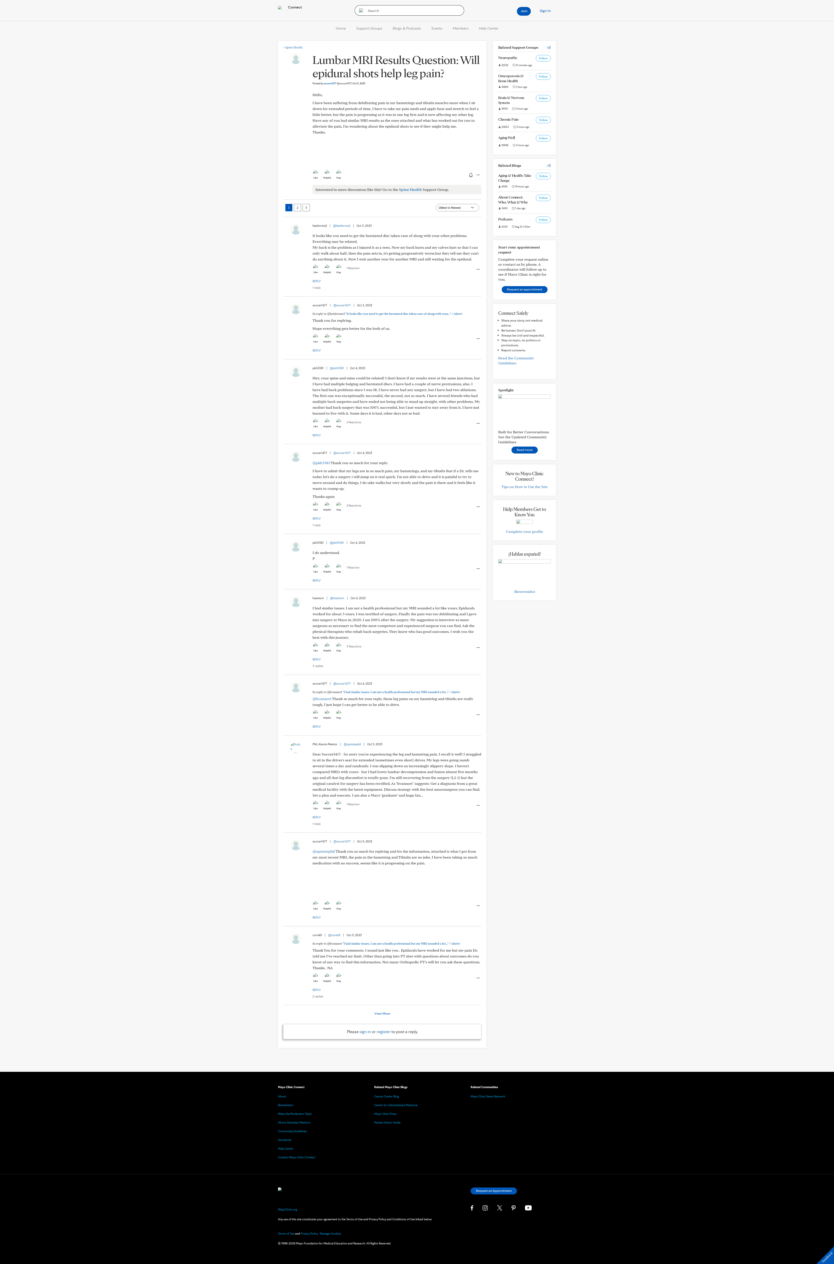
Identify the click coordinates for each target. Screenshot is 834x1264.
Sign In (545, 10)
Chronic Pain (508, 119)
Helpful (327, 177)
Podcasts (505, 219)
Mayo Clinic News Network (488, 1096)
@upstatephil (352, 744)
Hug (338, 177)
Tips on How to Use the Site (524, 486)
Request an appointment (524, 289)
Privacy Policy (309, 1233)
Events (437, 28)
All (549, 47)
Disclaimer (285, 1140)
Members (460, 28)
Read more (525, 450)
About (282, 1096)
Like (315, 177)
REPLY (317, 281)
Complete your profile (524, 531)
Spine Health (293, 47)
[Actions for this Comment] (477, 269)
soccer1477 (337, 83)
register (384, 1031)
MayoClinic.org (287, 1209)
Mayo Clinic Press (385, 1114)
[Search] (359, 10)
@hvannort (337, 598)
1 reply (317, 287)
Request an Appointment (494, 1191)
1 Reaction (352, 268)
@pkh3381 (337, 368)
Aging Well (506, 137)
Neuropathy (507, 57)
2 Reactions (353, 422)
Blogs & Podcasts (407, 28)
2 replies (318, 996)
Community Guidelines (292, 1131)
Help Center (488, 28)
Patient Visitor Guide (387, 1122)
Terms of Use (286, 1233)
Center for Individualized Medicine (396, 1105)
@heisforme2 (341, 225)
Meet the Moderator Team (295, 1114)
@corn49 (334, 935)
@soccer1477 (342, 305)
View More (382, 1013)
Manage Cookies (330, 1233)
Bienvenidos (524, 591)
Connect (294, 7)
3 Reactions (353, 646)
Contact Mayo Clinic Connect (296, 1157)
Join (524, 10)
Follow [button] (543, 58)
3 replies (318, 666)
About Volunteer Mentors (294, 1122)
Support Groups (369, 28)
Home (341, 28)
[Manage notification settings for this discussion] (470, 174)
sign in (365, 1031)
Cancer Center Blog (386, 1096)
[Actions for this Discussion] (477, 175)
